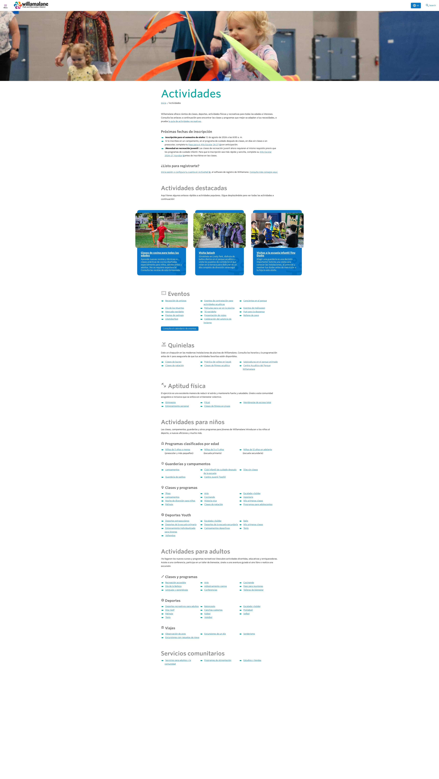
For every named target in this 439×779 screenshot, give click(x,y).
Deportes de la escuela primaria (180, 524)
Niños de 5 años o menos (177, 449)
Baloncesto (209, 606)
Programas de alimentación (217, 660)
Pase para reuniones (253, 586)
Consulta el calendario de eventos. (180, 328)
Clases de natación (174, 365)
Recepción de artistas (175, 300)
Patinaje (169, 504)
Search (430, 5)
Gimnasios (170, 402)
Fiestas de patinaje (174, 315)
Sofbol (246, 613)
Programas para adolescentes (257, 504)
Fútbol (207, 613)
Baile (245, 521)
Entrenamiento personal (177, 406)
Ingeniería (248, 497)
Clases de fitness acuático (217, 365)
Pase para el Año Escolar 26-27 (203, 144)
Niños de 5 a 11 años (214, 449)
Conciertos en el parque (255, 300)
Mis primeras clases (253, 501)
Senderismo (249, 634)
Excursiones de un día (215, 634)
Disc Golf (169, 610)
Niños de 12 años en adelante (257, 449)
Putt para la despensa (254, 311)
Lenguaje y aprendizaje (176, 590)
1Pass (167, 493)
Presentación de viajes (215, 315)
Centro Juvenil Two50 (215, 477)
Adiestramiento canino (215, 586)
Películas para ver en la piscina (219, 308)
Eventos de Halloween (254, 308)
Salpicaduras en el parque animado (260, 362)
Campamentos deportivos (217, 528)
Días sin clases (250, 469)
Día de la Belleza (173, 586)
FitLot (207, 402)
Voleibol (208, 617)
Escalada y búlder (252, 493)
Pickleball (248, 610)
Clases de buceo (173, 362)
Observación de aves (175, 634)
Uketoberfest (171, 319)
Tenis (246, 528)
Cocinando (209, 497)
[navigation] (211, 5)
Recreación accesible (175, 582)
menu (5, 5)
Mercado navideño (174, 311)
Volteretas (170, 535)
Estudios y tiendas (252, 660)
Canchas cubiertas (213, 610)
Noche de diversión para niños (180, 501)
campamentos (172, 469)
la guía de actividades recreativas (184, 121)
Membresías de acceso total (257, 402)
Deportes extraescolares (177, 521)
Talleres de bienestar (253, 590)
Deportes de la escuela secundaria (221, 524)
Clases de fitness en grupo (217, 406)
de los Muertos (174, 308)
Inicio (163, 103)
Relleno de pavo (251, 315)
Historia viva (210, 501)
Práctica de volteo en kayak (217, 362)
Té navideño (210, 311)
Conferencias (210, 590)
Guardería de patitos (175, 477)
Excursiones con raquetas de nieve (182, 637)
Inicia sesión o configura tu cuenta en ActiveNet (184, 172)
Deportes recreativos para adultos (182, 606)
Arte (206, 493)
